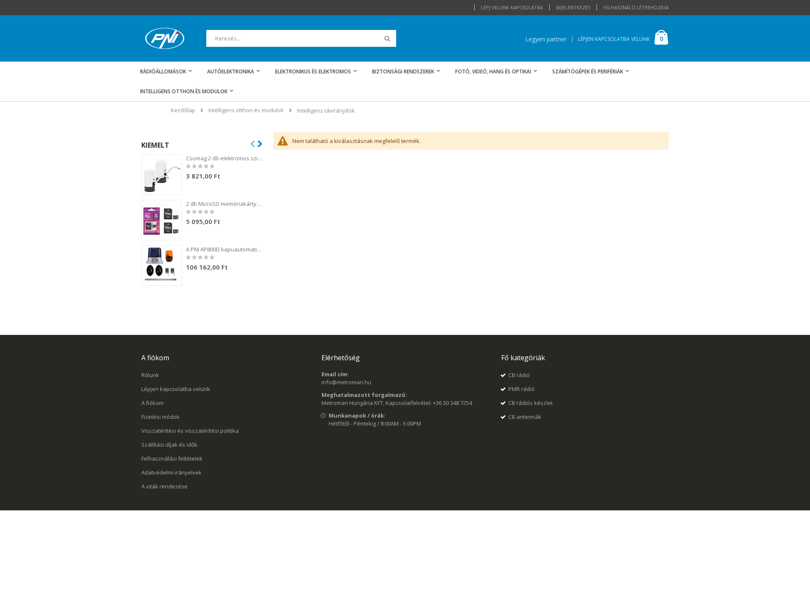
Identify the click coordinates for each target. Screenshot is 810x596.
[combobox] (301, 38)
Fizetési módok (160, 417)
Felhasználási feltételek (171, 458)
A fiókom (152, 403)
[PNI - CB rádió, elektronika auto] (164, 38)
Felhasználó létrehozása (636, 7)
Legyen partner (546, 39)
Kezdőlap (183, 110)
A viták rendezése (164, 486)
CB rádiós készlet (530, 403)
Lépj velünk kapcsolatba (512, 7)
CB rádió (519, 375)
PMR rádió (521, 389)
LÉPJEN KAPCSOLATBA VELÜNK (614, 39)
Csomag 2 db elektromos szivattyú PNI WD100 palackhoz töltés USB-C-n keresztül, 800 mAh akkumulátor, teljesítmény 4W (225, 158)
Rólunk (150, 375)
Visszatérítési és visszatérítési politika (190, 430)
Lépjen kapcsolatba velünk (175, 389)
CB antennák (524, 417)
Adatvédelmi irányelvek (171, 472)
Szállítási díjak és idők (169, 444)
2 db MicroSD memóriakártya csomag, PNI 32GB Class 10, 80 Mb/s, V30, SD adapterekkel (225, 204)
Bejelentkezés (573, 7)
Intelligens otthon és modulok (246, 110)
